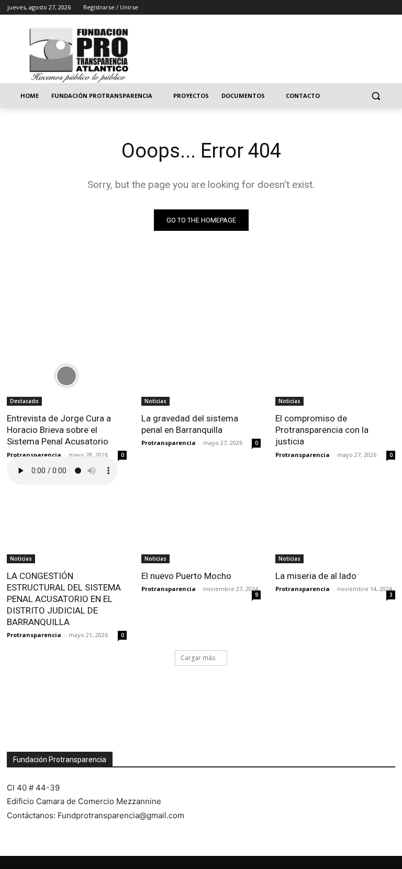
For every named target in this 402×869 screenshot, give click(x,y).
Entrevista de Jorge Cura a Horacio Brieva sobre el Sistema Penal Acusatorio (59, 430)
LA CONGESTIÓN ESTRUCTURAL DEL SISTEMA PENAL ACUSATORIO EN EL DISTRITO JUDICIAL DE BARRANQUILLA (64, 599)
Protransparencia (34, 455)
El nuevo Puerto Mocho (186, 576)
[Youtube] (389, 8)
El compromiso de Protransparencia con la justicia (321, 430)
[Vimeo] (374, 8)
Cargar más (198, 657)
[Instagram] (345, 8)
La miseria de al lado (315, 576)
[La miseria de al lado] (335, 533)
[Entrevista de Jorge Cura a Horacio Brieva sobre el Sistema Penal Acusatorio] (67, 376)
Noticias (155, 401)
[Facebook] (331, 8)
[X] (360, 8)
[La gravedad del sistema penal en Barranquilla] (201, 376)
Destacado (24, 401)
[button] (375, 96)
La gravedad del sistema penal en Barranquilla (189, 424)
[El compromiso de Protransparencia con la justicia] (335, 376)
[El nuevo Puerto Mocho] (201, 533)
